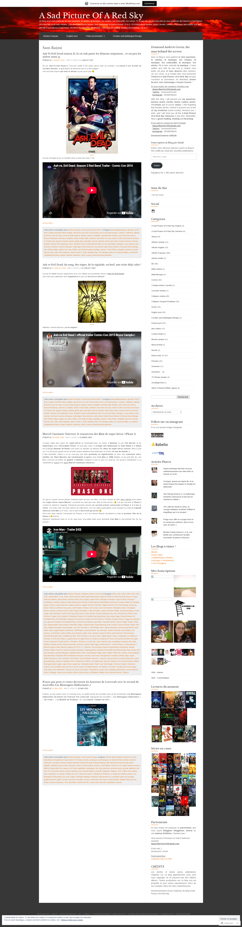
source (92, 155)
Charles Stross (87, 766)
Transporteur (93, 670)
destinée (92, 238)
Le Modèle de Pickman (101, 774)
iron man (76, 628)
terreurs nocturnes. (56, 782)
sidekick (91, 252)
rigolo (132, 656)
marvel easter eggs (91, 644)
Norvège (50, 653)
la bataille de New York (71, 636)
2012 (46, 597)
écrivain (126, 760)
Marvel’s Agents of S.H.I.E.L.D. (72, 647)
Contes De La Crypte (119, 766)
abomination (53, 597)
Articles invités (157, 258)
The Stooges (103, 252)
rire (66, 250)
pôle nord (123, 777)
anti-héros (77, 233)
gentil (77, 241)
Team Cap (99, 664)
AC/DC (136, 230)
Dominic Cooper (50, 616)
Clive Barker (105, 766)
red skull (87, 656)
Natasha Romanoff (104, 650)
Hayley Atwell (53, 625)
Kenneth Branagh (50, 636)
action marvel (74, 597)
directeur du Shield (125, 613)
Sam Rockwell (85, 658)
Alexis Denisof (119, 597)
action (66, 597)
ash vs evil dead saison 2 (108, 233)
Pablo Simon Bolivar (111, 247)
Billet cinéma (157, 269)
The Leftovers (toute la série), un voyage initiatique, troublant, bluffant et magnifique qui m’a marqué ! (179, 509)
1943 (119, 594)
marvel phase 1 (105, 644)
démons (62, 238)
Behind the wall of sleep (89, 763)
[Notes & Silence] (185, 586)
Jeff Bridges (78, 630)
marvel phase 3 (131, 644)
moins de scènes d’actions (66, 650)
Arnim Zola (78, 599)
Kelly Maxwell (92, 244)
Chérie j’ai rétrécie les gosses (60, 608)
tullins (111, 252)
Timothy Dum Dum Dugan (126, 667)
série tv (73, 252)
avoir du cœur (56, 236)
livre (67, 777)
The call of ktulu (70, 782)
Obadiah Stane (75, 653)
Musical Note (157, 345)
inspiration (106, 771)
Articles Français (50, 36)
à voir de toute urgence (71, 236)
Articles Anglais (158, 247)
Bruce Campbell (94, 236)
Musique (68, 247)
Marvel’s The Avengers (93, 647)
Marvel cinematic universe (73, 644)
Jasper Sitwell (59, 630)
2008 (128, 594)
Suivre (157, 165)
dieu (115, 613)
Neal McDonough (119, 650)
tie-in (71, 667)
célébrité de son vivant (59, 766)
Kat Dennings (129, 633)
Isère (71, 244)
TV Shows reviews (159, 377)
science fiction (113, 780)
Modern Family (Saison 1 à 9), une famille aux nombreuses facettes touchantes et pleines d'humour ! (177, 535)
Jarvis (51, 630)
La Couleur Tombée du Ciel (66, 774)
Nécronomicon (88, 247)
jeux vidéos (132, 771)
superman (76, 664)
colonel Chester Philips (110, 611)
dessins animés (133, 766)
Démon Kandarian (51, 238)
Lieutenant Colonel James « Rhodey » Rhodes (67, 642)
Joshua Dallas (65, 633)
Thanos (47, 667)
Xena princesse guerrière (101, 255)
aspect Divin (94, 599)
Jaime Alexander (110, 628)
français (115, 619)
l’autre (114, 636)
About (154, 237)
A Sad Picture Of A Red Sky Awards (166, 226)
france (49, 241)
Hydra (132, 625)
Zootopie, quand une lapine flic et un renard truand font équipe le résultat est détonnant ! (179, 484)
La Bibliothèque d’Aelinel (162, 558)
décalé (92, 613)
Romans (94, 757)
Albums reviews (158, 242)
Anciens (85, 760)
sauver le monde (131, 250)
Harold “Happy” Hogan (124, 622)
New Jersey (131, 650)
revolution (114, 656)
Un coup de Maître (121, 252)
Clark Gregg (73, 611)
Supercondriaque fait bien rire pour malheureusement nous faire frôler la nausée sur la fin (178, 471)
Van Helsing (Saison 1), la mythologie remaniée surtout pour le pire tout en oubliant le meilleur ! (179, 496)
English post (72, 36)
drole (114, 238)
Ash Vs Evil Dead (91, 233)
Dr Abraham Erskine (75, 616)
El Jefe (119, 238)
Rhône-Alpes (53, 250)
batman (84, 236)
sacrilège (96, 250)
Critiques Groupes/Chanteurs (163, 301)
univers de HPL (83, 782)
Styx (96, 252)
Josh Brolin (55, 633)
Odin (83, 653)
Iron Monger (94, 628)
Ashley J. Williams (126, 233)
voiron (83, 255)
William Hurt (104, 672)
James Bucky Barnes (126, 628)
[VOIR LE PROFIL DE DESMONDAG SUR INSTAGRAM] (153, 211)
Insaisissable (67, 628)
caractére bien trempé (109, 236)
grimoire (106, 768)
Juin (89, 633)
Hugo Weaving (100, 625)
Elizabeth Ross (49, 619)
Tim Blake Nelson (91, 667)
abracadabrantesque (118, 230)
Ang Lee (129, 597)
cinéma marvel (62, 611)
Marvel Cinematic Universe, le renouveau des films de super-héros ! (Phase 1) (89, 434)
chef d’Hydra (77, 608)
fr (110, 619)
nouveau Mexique (61, 653)
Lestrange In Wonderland (162, 560)
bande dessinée (73, 763)
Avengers (103, 599)
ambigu (69, 233)
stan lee (107, 661)
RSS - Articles (157, 672)
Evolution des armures (75, 619)
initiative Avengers (55, 628)
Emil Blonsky (61, 619)
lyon (137, 244)
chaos (79, 766)
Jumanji (95, 633)
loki (94, 642)
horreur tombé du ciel (73, 771)
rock (79, 250)
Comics (155, 280)
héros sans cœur (111, 241)
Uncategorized (158, 383)
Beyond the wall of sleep (119, 763)
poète (59, 780)
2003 (123, 594)
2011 (137, 594)
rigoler (61, 250)
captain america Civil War (91, 605)
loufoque (120, 244)
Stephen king (125, 780)
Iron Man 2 (85, 628)
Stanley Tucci (116, 661)
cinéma (52, 611)
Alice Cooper (48, 233)
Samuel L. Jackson (98, 658)
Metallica (87, 777)
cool (119, 236)
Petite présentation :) (95, 36)
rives (70, 250)
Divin (135, 613)
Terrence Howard (120, 664)
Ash (83, 233)
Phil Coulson (122, 653)
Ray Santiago (133, 247)
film (97, 768)
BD (153, 264)
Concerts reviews (159, 291)
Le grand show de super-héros (77, 639)
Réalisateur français (75, 656)
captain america (75, 605)
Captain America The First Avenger (115, 605)
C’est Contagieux (158, 563)
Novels (154, 350)
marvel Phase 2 (118, 644)
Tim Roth (111, 667)
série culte (54, 252)
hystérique (64, 244)
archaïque (93, 760)
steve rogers (57, 664)
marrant (47, 247)
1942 (114, 594)
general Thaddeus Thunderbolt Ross (62, 622)
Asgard (86, 599)
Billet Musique (157, 274)
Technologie (108, 664)
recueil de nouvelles (75, 780)
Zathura (126, 672)
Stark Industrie (127, 661)
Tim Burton (103, 667)
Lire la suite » (48, 223)
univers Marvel (132, 670)
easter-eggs (115, 616)
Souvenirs (156, 366)
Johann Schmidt (114, 630)
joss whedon (77, 633)
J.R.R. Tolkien (122, 771)
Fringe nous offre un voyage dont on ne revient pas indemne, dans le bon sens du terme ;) (178, 522)
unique (62, 255)
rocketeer (65, 658)
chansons (72, 766)
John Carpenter (49, 774)
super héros (67, 664)
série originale (64, 252)
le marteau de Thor (105, 639)
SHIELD (88, 661)
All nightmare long (60, 760)
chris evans (94, 608)
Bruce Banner (82, 602)
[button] (173, 717)
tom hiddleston (59, 670)
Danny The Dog (68, 613)
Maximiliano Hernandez (119, 647)
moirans (61, 247)
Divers (154, 307)
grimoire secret (116, 768)
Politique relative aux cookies (72, 920)
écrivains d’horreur (59, 763)
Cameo (52, 605)
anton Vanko (62, 599)
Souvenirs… (157, 372)
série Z (79, 252)
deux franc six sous (104, 238)
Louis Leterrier (101, 642)
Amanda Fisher (60, 233)
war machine (68, 672)
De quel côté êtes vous (104, 613)
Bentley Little (104, 763)
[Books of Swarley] (162, 632)
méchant (54, 247)
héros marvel (64, 625)
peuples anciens (50, 780)
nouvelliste (115, 777)
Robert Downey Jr (50, 658)
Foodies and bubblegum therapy (127, 36)
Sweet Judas (157, 555)
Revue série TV (97, 230)
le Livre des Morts (109, 244)
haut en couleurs (98, 241)
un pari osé (103, 670)
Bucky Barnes (94, 602)
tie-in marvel (79, 667)
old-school (98, 247)
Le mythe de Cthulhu (118, 774)
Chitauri (86, 608)
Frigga (127, 619)
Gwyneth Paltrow (108, 622)
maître (72, 777)
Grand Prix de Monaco (85, 622)
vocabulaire (110, 782)
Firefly (107, 619)
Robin (74, 250)
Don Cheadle (62, 616)
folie (101, 768)
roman (86, 780)
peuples (131, 777)
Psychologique (133, 653)
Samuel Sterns (112, 658)
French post (85, 230)
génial (71, 241)
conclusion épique (127, 611)
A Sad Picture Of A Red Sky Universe (167, 231)
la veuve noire (95, 636)
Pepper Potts (112, 653)
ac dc (61, 597)
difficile (46, 768)
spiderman (99, 661)
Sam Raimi (112, 250)
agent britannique (92, 597)
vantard (69, 255)
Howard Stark (88, 625)
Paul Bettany (91, 653)
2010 (133, 594)
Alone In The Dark (75, 760)
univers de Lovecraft (97, 782)
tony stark (84, 670)
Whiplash (94, 672)
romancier (94, 780)
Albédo (154, 552)
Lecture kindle (157, 334)
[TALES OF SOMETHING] (185, 632)
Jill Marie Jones (80, 244)
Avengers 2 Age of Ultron (117, 599)
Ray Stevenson (49, 656)
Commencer (149, 3)
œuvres (119, 782)
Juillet (85, 633)
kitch (99, 244)
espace (66, 768)
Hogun (80, 625)
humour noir (55, 244)
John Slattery (126, 630)
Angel (135, 597)
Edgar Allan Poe (56, 768)
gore (81, 241)
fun (54, 241)
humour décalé (124, 625)
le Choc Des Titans (58, 639)
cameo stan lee (62, 605)
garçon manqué (62, 241)
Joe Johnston (102, 630)
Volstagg (52, 672)
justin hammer (117, 633)
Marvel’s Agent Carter (52, 647)
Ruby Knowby (87, 250)
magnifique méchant (120, 642)
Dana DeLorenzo (128, 236)
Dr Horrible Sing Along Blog (94, 616)
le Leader (93, 639)
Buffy (101, 602)
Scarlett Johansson (126, 658)
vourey (88, 255)
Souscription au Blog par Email (167, 142)
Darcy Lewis (84, 613)
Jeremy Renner (90, 630)
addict (83, 597)
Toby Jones (48, 670)
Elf (134, 616)
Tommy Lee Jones (72, 670)
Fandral (88, 619)
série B (46, 252)
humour (128, 241)
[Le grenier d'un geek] (185, 609)
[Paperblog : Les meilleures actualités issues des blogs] (158, 453)
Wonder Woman (115, 672)
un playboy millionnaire (117, 670)
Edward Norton (126, 616)
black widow (71, 602)
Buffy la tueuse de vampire (114, 602)
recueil (64, 780)
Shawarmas (79, 661)
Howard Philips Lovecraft (91, 771)
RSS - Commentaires (160, 678)
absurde (130, 230)
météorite (79, 777)
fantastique (90, 768)
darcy (77, 613)
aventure (56, 602)
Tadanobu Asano (87, 664)
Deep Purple (84, 238)
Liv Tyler (89, 642)
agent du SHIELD (106, 597)
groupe (125, 768)
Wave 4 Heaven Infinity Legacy (164, 388)
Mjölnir (52, 650)
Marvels (106, 647)
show (85, 252)
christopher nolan (119, 608)
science (59, 661)
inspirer (113, 771)
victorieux (76, 255)
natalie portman (91, 650)
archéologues (103, 760)
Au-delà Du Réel (115, 760)
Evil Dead (126, 238)
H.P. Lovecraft (53, 771)
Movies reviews (158, 339)
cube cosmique (55, 613)
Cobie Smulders (94, 611)
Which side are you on (82, 672)
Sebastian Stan (68, 661)
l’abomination (106, 636)
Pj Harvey (123, 247)
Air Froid (133, 757)
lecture (129, 774)
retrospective (105, 656)
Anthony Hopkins (50, 599)
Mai (130, 642)
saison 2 (104, 250)
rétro (45, 250)
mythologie (77, 247)
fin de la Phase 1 (98, 619)
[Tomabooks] (162, 586)
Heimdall (73, 625)
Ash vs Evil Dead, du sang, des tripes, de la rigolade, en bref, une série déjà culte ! (92, 264)
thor (67, 667)
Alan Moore (48, 760)
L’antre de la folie (84, 774)
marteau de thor (56, 644)
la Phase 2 (85, 636)
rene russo (95, 656)
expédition (82, 768)
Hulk (108, 625)
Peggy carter (101, 653)
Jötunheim (69, 630)
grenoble (87, 241)
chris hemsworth (105, 608)
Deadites (69, 238)
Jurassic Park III (105, 633)
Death (76, 238)
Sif (93, 661)
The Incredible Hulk (57, 667)
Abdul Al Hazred (123, 757)
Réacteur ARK (61, 656)
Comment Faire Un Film (161, 859)
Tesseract (131, 664)
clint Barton (83, 611)
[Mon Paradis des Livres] (162, 609)
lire (64, 777)
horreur (121, 241)
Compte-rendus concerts (162, 285)
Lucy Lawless (129, 244)
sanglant (120, 250)
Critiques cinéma (87, 594)
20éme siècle (110, 757)
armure (71, 599)
